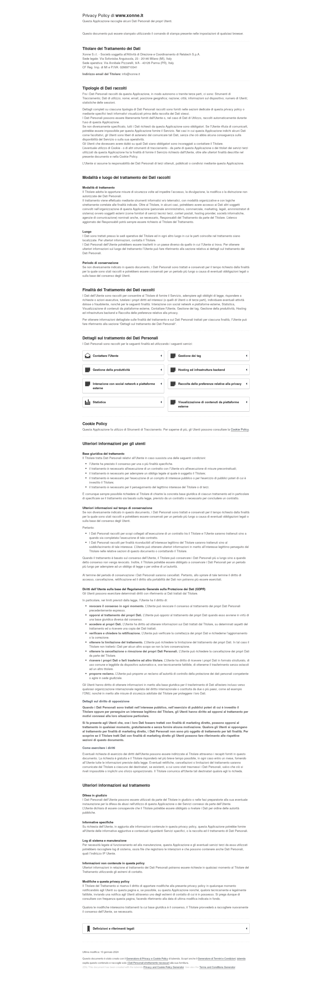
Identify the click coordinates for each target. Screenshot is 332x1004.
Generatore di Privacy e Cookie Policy (147, 958)
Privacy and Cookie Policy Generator (163, 967)
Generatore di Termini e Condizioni (217, 958)
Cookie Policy (240, 429)
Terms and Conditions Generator (217, 967)
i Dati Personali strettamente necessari (148, 962)
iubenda (241, 958)
